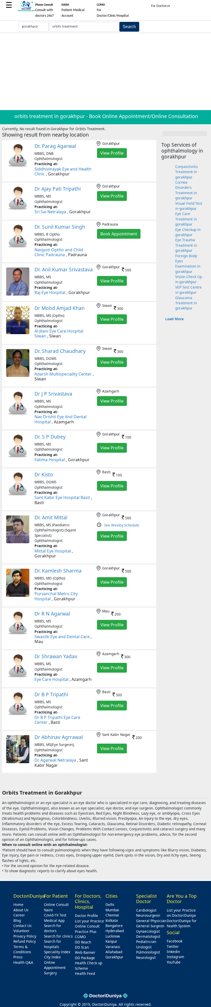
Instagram (175, 956)
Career (19, 915)
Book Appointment (118, 234)
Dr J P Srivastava (53, 393)
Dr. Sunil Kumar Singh (59, 226)
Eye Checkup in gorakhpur (187, 232)
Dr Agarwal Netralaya (55, 760)
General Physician (151, 920)
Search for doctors (52, 928)
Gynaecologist (148, 931)
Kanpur (111, 941)
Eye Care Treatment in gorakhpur (186, 219)
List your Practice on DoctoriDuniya (181, 913)
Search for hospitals (52, 944)
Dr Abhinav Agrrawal (58, 737)
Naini (48, 909)
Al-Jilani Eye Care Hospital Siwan (58, 333)
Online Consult (56, 904)
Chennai (112, 915)
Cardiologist (146, 910)
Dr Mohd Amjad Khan (59, 308)
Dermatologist (148, 936)
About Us (21, 909)
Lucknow (113, 936)
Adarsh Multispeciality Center (63, 374)
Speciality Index (57, 951)
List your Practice (89, 921)
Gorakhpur (114, 957)
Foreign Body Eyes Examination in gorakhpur (187, 263)
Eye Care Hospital (51, 679)
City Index (52, 957)
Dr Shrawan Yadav (55, 656)
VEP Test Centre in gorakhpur (188, 290)
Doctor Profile (86, 915)
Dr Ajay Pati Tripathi (57, 188)
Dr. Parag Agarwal (55, 145)
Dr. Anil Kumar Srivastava (63, 269)
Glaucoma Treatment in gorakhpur (186, 303)
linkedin (173, 951)
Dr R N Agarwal (52, 613)
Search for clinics (58, 936)
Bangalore (114, 925)
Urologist (144, 946)
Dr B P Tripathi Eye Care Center (57, 720)
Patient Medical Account (72, 10)
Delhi (110, 904)
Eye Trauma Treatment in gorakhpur (186, 245)
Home (18, 904)
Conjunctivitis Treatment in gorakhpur (186, 172)
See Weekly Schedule (121, 525)
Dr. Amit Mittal (50, 517)
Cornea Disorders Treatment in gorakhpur (186, 190)
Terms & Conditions (22, 949)
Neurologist (146, 957)
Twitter (173, 946)
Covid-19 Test (55, 915)
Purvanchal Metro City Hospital (56, 596)
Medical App (54, 920)
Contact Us (22, 925)
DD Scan (82, 947)
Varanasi (113, 946)
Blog (17, 920)
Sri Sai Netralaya (50, 212)
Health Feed (85, 973)
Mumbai (112, 909)
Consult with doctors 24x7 (44, 10)
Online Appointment (55, 965)
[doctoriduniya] (26, 10)
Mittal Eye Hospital (52, 551)
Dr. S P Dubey (50, 436)
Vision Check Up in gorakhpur (188, 279)
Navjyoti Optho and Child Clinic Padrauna (58, 252)
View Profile (112, 153)
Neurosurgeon (148, 915)
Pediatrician (146, 941)
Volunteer (21, 930)
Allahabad (114, 951)
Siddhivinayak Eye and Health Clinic (62, 171)
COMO (80, 936)
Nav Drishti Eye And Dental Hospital (60, 419)
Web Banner (85, 952)
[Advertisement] (105, 71)
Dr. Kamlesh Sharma (58, 570)
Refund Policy (24, 941)
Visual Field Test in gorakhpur (188, 206)
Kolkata (112, 920)
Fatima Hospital (49, 459)
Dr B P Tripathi (51, 694)
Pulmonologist (148, 952)
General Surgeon (150, 925)
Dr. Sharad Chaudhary (60, 350)
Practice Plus (85, 931)
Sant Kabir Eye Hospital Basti (62, 497)
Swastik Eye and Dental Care (62, 636)
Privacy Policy (24, 936)
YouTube (174, 962)
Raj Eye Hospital (49, 292)
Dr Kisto (43, 474)
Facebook (174, 941)
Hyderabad (115, 930)
